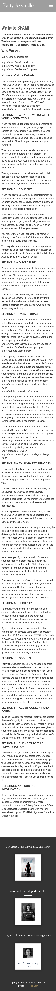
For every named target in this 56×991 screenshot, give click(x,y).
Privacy (34, 986)
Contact (21, 986)
